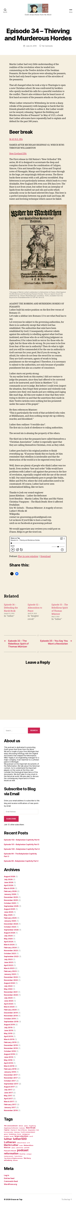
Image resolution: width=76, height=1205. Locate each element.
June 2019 (8, 1030)
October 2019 (10, 1019)
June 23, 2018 (31, 46)
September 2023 (11, 956)
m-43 (28, 1142)
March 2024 (9, 945)
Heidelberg (12, 1134)
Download (45, 556)
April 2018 (8, 1063)
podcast (22, 1150)
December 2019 (11, 1013)
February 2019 (10, 1042)
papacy (13, 1147)
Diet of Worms (22, 1130)
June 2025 (8, 912)
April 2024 (8, 942)
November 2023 (11, 950)
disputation (31, 1130)
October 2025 (10, 903)
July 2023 (8, 959)
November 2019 (11, 1016)
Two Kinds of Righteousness (13, 1158)
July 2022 (8, 986)
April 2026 (8, 885)
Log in (6, 1175)
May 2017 (8, 1096)
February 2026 (10, 891)
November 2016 (11, 1110)
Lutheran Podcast (21, 1142)
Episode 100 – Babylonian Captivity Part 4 (22, 849)
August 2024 (9, 933)
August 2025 (9, 909)
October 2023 (10, 953)
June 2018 (8, 1057)
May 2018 (8, 1060)
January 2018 (10, 1072)
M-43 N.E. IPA (16, 139)
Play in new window (28, 556)
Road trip (22, 1154)
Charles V (13, 1130)
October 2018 (10, 1051)
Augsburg (32, 1126)
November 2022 (11, 980)
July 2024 (8, 936)
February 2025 (10, 918)
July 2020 (8, 998)
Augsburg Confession (11, 1128)
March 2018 (9, 1066)
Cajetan (7, 1130)
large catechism (21, 1136)
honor (19, 1134)
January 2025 (10, 921)
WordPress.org (10, 1184)
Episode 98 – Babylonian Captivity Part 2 (21, 861)
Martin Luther (11, 1145)
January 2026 (10, 894)
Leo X (31, 1136)
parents (26, 1147)
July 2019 (8, 1027)
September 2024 (11, 930)
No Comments (47, 46)
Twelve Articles (18, 1156)
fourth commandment (28, 1132)
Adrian (21, 1126)
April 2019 (8, 1036)
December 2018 (11, 1045)
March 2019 (9, 1039)
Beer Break (31, 1128)
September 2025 (11, 906)
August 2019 (9, 1024)
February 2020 (10, 1010)
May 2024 (8, 939)
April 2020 (8, 1004)
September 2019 (11, 1022)
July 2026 (8, 879)
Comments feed (11, 1181)
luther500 (20, 1139)
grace (6, 1134)
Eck (37, 1130)
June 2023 (8, 962)
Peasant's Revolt (10, 1151)
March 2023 (9, 968)
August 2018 (9, 1054)
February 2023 (10, 971)
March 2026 (9, 888)
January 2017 (10, 1107)
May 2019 (8, 1033)
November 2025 (11, 900)
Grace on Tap (16, 1199)
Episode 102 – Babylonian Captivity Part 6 (21, 840)
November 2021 (11, 992)
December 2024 (11, 924)
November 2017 (11, 1078)
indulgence (26, 1134)
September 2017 (11, 1084)
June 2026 (8, 882)
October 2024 (10, 927)
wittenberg (8, 1160)
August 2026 (9, 876)
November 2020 (11, 995)
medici (21, 1145)
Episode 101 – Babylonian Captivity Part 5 (21, 844)
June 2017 (8, 1093)
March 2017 (9, 1101)
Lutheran (10, 1142)
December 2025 (11, 897)
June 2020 (8, 1001)
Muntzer (7, 1147)
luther (8, 1139)
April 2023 (8, 965)
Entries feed (9, 1178)
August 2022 (9, 983)
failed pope (17, 1132)
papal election (19, 1147)
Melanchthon (28, 1145)
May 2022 (8, 989)
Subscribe (11, 819)
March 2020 (9, 1007)
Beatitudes (22, 1128)
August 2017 (9, 1087)
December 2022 (11, 977)
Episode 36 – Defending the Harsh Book (11, 607)
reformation (11, 1153)
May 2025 (8, 915)
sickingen (29, 1154)
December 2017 (11, 1075)
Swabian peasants (8, 1156)
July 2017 (8, 1090)
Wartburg (27, 1158)
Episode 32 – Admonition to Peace (35, 607)
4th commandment (11, 1126)
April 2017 (8, 1099)
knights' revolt (8, 1136)
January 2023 (10, 974)
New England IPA (18, 153)
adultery (26, 1126)
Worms (15, 1160)
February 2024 (10, 948)
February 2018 (10, 1069)
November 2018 (11, 1048)
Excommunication (8, 1132)
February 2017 (10, 1104)
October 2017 (10, 1081)
